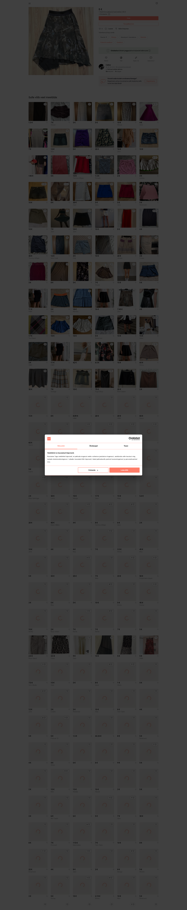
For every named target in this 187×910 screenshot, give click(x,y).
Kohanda (92, 470)
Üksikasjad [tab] (93, 446)
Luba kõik (124, 470)
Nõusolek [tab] (61, 446)
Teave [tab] (126, 446)
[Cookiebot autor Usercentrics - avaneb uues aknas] (130, 438)
